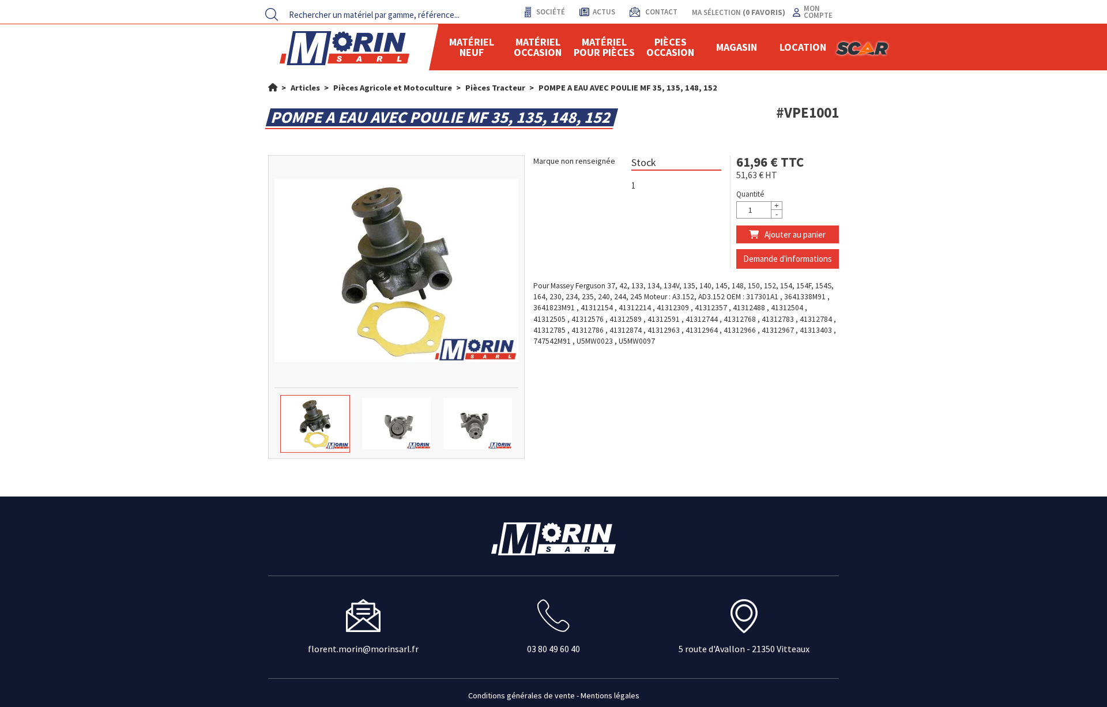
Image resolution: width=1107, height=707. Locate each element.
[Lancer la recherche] (271, 14)
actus (604, 12)
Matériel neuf (471, 47)
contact (660, 12)
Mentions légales (610, 695)
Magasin (736, 47)
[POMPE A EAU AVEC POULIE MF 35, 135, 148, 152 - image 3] (478, 424)
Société (549, 12)
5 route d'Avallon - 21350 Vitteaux (744, 649)
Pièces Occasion (670, 47)
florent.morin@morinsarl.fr (363, 649)
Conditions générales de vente (521, 695)
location (803, 47)
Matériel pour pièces (604, 47)
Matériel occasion (538, 47)
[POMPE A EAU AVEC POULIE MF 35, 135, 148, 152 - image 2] (396, 424)
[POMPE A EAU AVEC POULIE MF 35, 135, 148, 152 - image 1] (315, 424)
